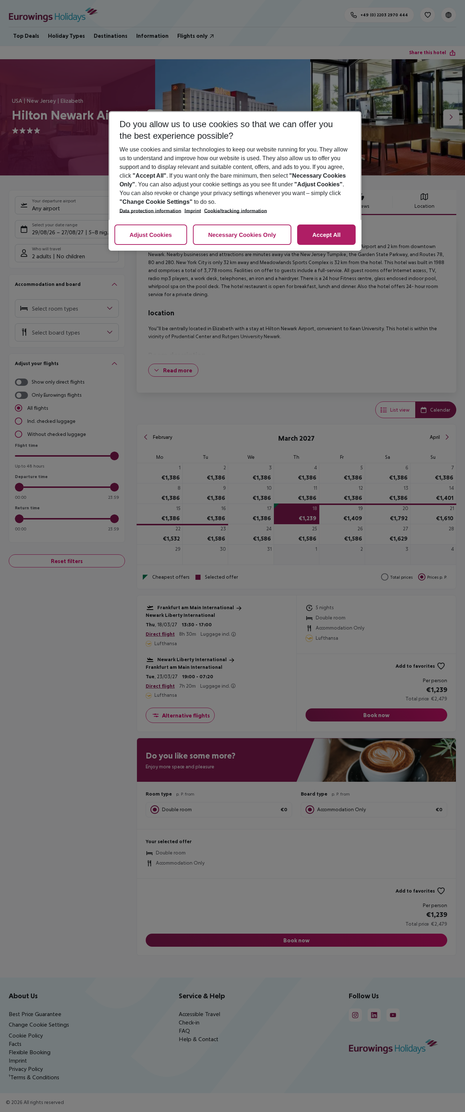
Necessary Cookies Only (242, 235)
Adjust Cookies (151, 235)
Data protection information (150, 211)
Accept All (326, 235)
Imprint (193, 211)
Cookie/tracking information (235, 211)
